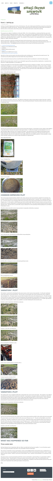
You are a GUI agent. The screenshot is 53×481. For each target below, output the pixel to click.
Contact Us (30, 473)
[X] (31, 470)
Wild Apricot (40, 479)
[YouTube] (34, 470)
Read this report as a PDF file (7, 30)
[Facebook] (28, 470)
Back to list (4, 19)
